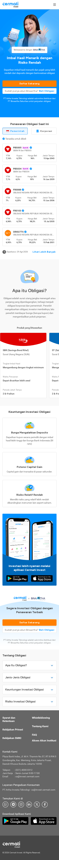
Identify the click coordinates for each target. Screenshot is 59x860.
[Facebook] (45, 804)
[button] (29, 91)
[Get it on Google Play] (17, 578)
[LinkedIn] (29, 804)
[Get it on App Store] (42, 578)
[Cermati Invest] (10, 4)
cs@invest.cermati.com (27, 776)
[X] (37, 804)
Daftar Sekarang (30, 83)
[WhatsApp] (5, 804)
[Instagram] (21, 804)
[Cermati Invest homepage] (18, 844)
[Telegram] (13, 804)
